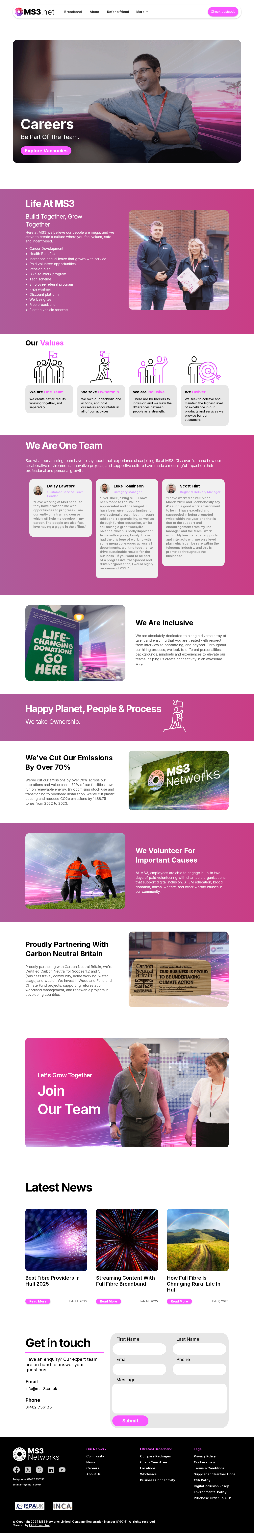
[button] (142, 11)
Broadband (73, 12)
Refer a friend (118, 12)
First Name (127, 1339)
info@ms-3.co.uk (41, 1388)
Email (122, 1359)
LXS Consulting (40, 1525)
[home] (34, 12)
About (94, 12)
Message (126, 1379)
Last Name (187, 1339)
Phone (183, 1359)
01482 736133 (38, 1407)
